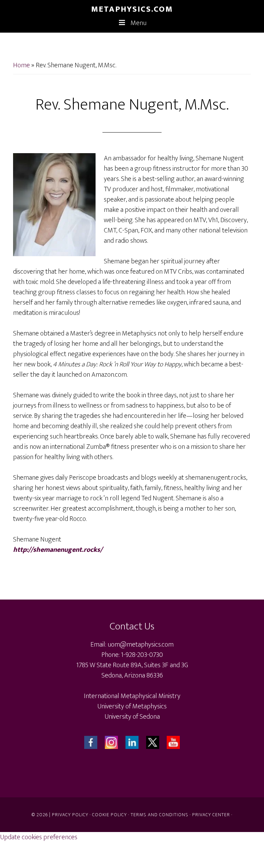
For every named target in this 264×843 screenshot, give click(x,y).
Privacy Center (211, 815)
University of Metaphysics (132, 706)
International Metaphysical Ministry (132, 696)
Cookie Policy (109, 815)
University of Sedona (132, 716)
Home (21, 65)
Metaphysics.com (132, 9)
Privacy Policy (70, 815)
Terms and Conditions (159, 815)
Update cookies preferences (38, 837)
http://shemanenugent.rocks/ (57, 550)
